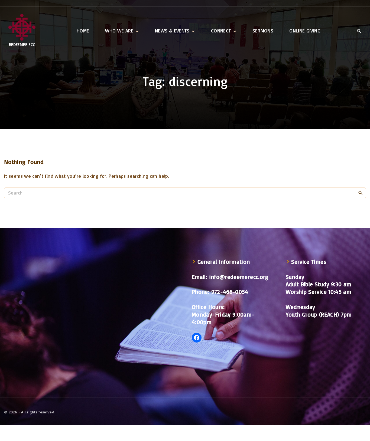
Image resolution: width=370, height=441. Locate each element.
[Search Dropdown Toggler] (359, 31)
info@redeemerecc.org (239, 276)
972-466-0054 (229, 291)
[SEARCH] (360, 192)
